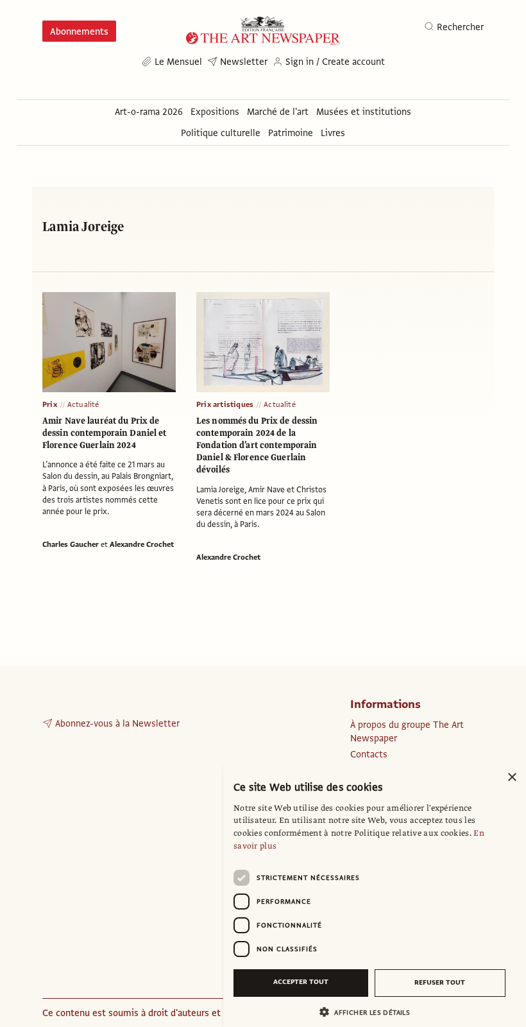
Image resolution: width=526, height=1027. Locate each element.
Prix (49, 404)
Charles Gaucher (70, 544)
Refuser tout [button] (439, 982)
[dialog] (374, 895)
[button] (369, 1012)
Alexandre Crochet (142, 544)
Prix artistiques (224, 404)
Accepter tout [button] (300, 982)
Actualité (83, 404)
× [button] (511, 777)
